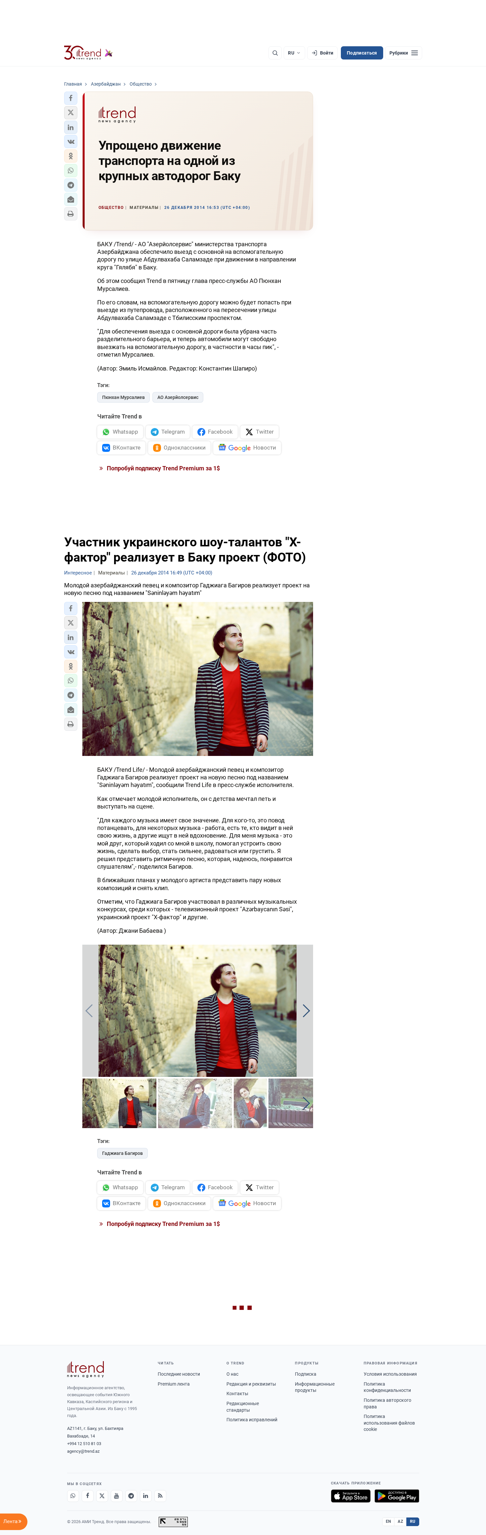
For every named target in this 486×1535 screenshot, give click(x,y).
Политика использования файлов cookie (389, 1423)
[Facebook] (88, 1496)
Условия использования (390, 1374)
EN (388, 1521)
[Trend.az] (88, 53)
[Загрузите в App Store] (351, 1496)
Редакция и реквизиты (251, 1384)
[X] (102, 1496)
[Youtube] (117, 1496)
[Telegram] (131, 1496)
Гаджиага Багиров (122, 1153)
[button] (70, 98)
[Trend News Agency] (85, 1369)
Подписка (305, 1374)
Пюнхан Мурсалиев (123, 397)
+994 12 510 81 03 (84, 1443)
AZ (400, 1521)
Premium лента (174, 1384)
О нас (232, 1374)
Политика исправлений (251, 1419)
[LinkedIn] (146, 1496)
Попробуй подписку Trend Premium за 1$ (162, 468)
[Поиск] (275, 52)
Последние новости (179, 1374)
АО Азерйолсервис (177, 397)
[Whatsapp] (73, 1496)
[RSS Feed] (160, 1496)
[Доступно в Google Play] (397, 1496)
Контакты (237, 1393)
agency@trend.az (83, 1451)
